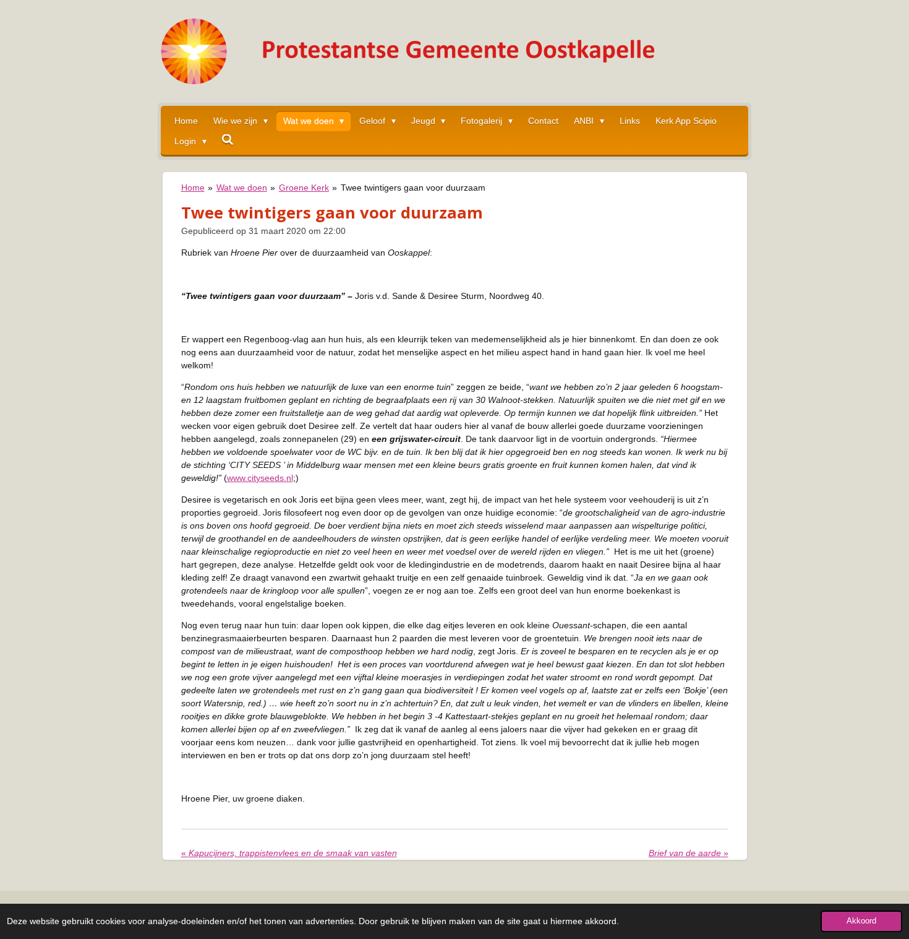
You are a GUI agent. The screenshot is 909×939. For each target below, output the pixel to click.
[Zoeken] (228, 140)
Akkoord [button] (861, 921)
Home (193, 188)
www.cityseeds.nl (260, 478)
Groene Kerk (304, 188)
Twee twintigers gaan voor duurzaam (413, 188)
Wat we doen (241, 188)
